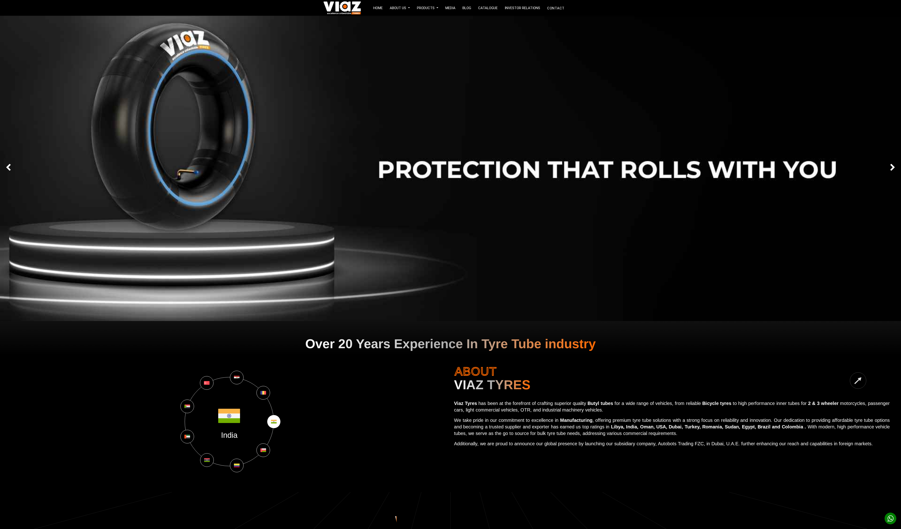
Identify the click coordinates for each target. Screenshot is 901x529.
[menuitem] (378, 7)
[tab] (273, 421)
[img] (36, 168)
